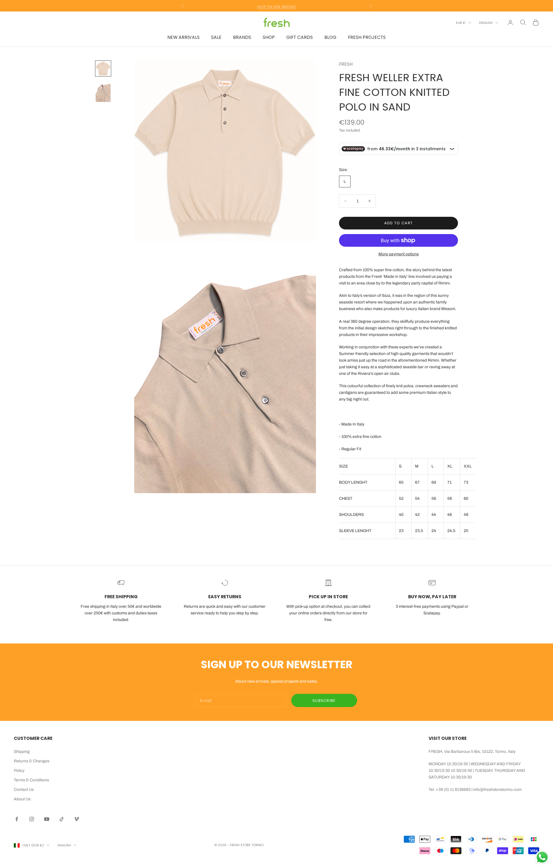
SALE (216, 37)
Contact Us (24, 789)
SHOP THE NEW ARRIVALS (276, 5)
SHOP (269, 37)
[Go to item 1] (103, 68)
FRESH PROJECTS (367, 37)
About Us (22, 799)
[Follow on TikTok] (62, 819)
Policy (19, 770)
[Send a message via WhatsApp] (542, 857)
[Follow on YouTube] (47, 819)
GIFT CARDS (299, 37)
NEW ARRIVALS (183, 37)
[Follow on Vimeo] (76, 819)
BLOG (330, 37)
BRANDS (242, 37)
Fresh (346, 64)
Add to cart (398, 223)
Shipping (22, 751)
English (486, 22)
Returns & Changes (31, 761)
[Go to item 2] (103, 91)
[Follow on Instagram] (32, 819)
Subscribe (324, 700)
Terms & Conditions (31, 780)
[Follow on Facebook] (17, 819)
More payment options (398, 254)
